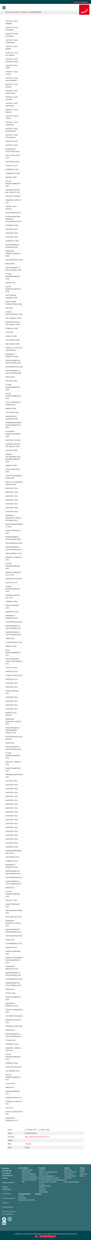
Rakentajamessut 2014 (13, 952)
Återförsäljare (22, 1198)
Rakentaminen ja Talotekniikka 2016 (13, 1035)
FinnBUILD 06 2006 (13, 173)
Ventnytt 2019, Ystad (12, 117)
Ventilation (25, 1168)
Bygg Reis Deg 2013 (14, 917)
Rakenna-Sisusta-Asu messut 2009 (13, 445)
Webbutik (42, 1170)
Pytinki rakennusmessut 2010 (13, 566)
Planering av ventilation (29, 1180)
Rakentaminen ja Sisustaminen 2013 (13, 872)
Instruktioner (68, 1178)
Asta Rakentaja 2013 (14, 877)
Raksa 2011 (10, 638)
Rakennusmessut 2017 (13, 1092)
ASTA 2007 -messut (13, 196)
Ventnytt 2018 (12, 141)
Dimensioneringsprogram (46, 1176)
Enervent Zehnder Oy (13, 12)
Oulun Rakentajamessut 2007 (13, 183)
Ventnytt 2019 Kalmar (12, 98)
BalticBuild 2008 (12, 344)
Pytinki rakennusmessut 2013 (13, 894)
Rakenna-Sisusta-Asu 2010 (13, 596)
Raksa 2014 (10, 940)
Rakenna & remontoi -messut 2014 (13, 923)
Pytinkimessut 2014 (14, 943)
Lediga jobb (83, 1174)
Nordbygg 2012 (12, 847)
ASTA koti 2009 (11, 450)
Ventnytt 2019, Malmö (12, 86)
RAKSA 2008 (10, 264)
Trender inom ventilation (29, 1176)
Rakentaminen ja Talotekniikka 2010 (13, 548)
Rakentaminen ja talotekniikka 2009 (13, 372)
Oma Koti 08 (10, 283)
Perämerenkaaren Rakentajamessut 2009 (13, 425)
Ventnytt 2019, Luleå (12, 73)
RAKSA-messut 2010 (14, 553)
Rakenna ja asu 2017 (14, 1097)
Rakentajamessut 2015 (13, 998)
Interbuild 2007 (12, 225)
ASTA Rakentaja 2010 (14, 543)
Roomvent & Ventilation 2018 (13, 150)
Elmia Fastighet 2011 (12, 692)
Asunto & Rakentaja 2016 (14, 1011)
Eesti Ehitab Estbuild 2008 (11, 296)
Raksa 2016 (10, 1030)
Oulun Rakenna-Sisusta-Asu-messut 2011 (14, 661)
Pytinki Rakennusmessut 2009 (13, 387)
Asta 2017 (9, 1108)
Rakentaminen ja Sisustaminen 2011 (13, 627)
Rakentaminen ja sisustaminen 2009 (13, 362)
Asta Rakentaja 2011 (14, 622)
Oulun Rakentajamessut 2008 (13, 289)
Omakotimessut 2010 (12, 607)
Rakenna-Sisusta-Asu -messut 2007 (13, 191)
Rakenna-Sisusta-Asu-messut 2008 (13, 323)
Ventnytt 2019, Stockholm (12, 136)
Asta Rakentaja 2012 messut (14, 738)
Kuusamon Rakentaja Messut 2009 (13, 434)
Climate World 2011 (14, 675)
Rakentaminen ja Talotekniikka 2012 (13, 748)
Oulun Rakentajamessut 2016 (13, 1056)
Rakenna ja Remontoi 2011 (12, 617)
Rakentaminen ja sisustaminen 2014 (13, 931)
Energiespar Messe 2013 (14, 912)
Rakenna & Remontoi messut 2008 (13, 253)
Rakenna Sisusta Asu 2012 (14, 776)
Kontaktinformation (24, 1194)
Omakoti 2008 (11, 336)
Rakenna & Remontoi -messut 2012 (13, 721)
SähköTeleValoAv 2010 (13, 532)
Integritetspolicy (7, 1207)
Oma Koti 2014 (11, 947)
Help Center (68, 1170)
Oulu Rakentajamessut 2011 (13, 652)
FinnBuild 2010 (12, 601)
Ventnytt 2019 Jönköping (12, 41)
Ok (36, 1236)
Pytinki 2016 (11, 1040)
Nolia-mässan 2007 (13, 213)
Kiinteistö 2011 (12, 671)
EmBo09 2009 (11, 408)
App (65, 1180)
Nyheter (82, 1172)
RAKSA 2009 (10, 377)
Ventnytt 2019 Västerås (12, 29)
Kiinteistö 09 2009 (13, 440)
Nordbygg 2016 (12, 1044)
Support (66, 1168)
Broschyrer (42, 1188)
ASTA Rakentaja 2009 (14, 367)
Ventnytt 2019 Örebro (12, 22)
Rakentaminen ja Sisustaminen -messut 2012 (13, 730)
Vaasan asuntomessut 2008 (14, 313)
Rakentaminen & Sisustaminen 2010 (13, 538)
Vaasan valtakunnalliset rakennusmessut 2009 (13, 457)
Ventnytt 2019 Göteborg (12, 54)
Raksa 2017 (10, 1087)
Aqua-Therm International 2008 (14, 303)
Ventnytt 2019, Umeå (12, 67)
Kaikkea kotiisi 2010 (14, 579)
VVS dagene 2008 (12, 340)
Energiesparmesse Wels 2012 (14, 852)
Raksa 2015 (10, 989)
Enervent (21, 1196)
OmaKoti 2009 (11, 465)
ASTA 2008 (9, 332)
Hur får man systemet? (28, 1174)
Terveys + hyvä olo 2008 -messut (14, 349)
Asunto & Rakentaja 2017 (14, 1113)
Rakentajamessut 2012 (13, 769)
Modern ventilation (27, 1170)
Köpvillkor (5, 1203)
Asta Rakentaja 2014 (14, 936)
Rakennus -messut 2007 (13, 201)
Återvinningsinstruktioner (71, 1182)
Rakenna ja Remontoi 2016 (12, 1004)
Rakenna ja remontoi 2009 (12, 355)
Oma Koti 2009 (11, 381)
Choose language (80, 2)
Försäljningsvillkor (8, 1198)
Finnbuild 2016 (12, 1063)
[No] (88, 1235)
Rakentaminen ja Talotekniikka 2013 (13, 882)
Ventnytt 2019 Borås (12, 48)
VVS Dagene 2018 (12, 162)
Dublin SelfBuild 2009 (13, 470)
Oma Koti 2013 (11, 900)
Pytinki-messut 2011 (14, 642)
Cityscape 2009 (12, 412)
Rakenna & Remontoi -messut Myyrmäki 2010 (13, 518)
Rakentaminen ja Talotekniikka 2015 (13, 984)
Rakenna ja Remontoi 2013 (12, 866)
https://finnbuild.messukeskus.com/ (37, 1137)
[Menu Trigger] (4, 7)
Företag (82, 1168)
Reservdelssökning (70, 1172)
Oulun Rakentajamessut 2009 (13, 396)
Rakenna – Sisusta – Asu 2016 (14, 1049)
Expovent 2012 (12, 785)
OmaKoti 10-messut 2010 (14, 558)
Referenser (42, 1190)
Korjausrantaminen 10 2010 (14, 525)
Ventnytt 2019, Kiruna (12, 111)
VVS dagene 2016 (12, 1071)
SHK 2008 (9, 308)
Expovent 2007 (12, 229)
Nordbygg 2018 (12, 169)
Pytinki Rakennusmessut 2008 (13, 276)
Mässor (82, 1176)
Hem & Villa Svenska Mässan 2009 (14, 483)
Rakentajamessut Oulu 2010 (13, 573)
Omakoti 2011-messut (11, 714)
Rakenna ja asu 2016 (14, 1026)
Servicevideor (68, 1174)
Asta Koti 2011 (11, 668)
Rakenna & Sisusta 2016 (13, 1021)
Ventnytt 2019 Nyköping (12, 35)
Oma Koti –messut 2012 (13, 763)
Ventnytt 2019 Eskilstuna (12, 92)
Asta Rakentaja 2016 (14, 1016)
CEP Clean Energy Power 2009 (13, 403)
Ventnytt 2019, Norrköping (12, 130)
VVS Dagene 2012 (12, 857)
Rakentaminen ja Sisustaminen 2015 (13, 974)
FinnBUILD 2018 (12, 165)
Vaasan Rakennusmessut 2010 (13, 589)
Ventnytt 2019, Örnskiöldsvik (12, 60)
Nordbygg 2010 (12, 612)
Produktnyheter (43, 1192)
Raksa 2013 (10, 888)
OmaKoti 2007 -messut (12, 208)
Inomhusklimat (26, 1172)
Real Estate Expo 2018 (13, 156)
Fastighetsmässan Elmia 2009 (14, 477)
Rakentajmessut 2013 (13, 905)
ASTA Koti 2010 (11, 582)
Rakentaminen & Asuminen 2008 (12, 246)
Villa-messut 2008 (13, 318)
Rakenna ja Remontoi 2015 (12, 968)
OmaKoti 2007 (11, 177)
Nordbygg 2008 (12, 241)
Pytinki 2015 (11, 993)
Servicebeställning (70, 1176)
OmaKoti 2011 (11, 646)
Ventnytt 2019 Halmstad (12, 104)
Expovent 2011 (12, 679)
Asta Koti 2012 (11, 781)
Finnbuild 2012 (12, 861)
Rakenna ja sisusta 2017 (14, 1103)
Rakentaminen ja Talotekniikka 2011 (13, 633)
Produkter (42, 1168)
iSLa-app (42, 1184)
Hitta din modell (43, 1174)
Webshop (38, 1194)
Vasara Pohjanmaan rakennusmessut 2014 (14, 960)
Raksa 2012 (10, 743)
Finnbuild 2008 (12, 328)
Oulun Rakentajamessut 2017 (13, 1077)
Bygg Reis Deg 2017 (14, 1067)
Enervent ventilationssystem (30, 1178)
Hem (19, 1168)
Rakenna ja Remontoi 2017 (12, 1119)
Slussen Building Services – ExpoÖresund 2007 (13, 219)
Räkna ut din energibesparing (48, 1172)
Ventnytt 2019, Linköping (12, 123)
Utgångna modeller (45, 1186)
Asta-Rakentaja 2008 (14, 260)
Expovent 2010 (12, 488)
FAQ (23, 1182)
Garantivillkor (6, 1194)
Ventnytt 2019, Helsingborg (12, 79)
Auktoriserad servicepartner (26, 1200)
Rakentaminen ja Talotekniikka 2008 (13, 269)
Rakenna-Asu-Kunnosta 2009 (12, 417)
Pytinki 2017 (11, 1083)
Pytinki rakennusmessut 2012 (13, 755)
